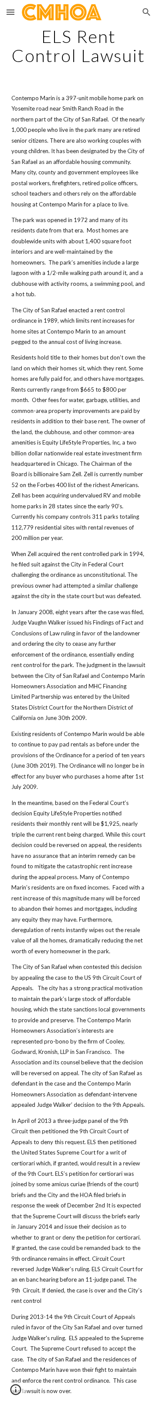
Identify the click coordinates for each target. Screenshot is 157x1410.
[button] (10, 12)
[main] (78, 46)
